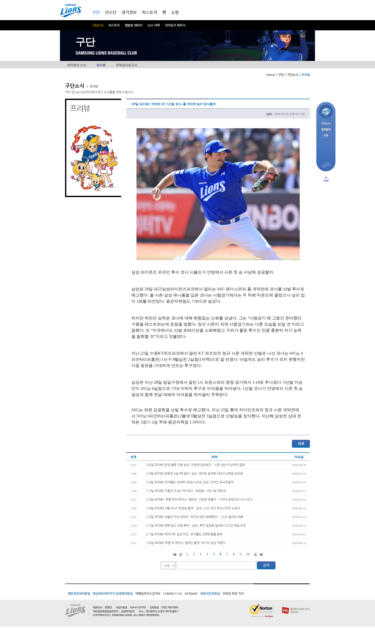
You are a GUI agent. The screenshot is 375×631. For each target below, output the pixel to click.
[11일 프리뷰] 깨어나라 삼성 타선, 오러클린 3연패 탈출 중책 (184, 534)
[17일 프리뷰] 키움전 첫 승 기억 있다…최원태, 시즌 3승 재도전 (186, 491)
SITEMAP (191, 593)
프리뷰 (101, 65)
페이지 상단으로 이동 (326, 179)
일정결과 (325, 130)
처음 (175, 554)
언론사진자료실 (210, 593)
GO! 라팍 (153, 25)
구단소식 (97, 25)
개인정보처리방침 (79, 593)
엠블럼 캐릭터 (133, 25)
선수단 (110, 12)
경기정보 (129, 12)
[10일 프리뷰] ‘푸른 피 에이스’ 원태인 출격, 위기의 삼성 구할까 (185, 543)
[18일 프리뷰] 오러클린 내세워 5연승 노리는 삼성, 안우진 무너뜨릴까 (190, 482)
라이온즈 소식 (76, 65)
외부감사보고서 (126, 65)
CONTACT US (172, 593)
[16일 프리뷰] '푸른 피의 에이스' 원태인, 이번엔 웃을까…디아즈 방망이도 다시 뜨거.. (200, 499)
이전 (181, 554)
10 (248, 554)
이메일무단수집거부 (147, 593)
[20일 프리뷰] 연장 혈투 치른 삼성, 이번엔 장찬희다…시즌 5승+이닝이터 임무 (195, 465)
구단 (96, 12)
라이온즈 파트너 (175, 25)
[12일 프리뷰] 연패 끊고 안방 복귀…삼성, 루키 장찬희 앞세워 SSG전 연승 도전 (196, 525)
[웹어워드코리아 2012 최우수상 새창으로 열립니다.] (296, 606)
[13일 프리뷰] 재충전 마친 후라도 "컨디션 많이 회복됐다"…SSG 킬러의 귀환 (194, 517)
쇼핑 (175, 12)
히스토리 (114, 25)
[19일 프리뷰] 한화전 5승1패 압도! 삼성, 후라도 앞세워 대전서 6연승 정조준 (194, 473)
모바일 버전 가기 (233, 593)
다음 (255, 554)
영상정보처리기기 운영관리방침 (113, 593)
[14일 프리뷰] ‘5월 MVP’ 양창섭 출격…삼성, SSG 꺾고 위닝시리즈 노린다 (193, 508)
